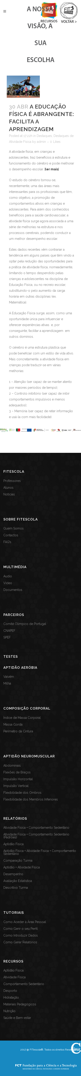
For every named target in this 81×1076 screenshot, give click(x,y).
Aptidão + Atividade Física (21, 867)
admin (41, 141)
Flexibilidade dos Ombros (22, 792)
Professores (12, 480)
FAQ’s (7, 542)
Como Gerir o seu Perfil (20, 928)
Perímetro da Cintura (18, 731)
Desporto (10, 990)
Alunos (8, 487)
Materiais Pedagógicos (19, 1004)
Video (7, 583)
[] (52, 169)
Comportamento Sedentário (23, 984)
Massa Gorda (12, 724)
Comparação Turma (17, 860)
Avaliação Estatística (17, 880)
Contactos (10, 535)
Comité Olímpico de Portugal (24, 623)
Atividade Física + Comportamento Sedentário (36, 827)
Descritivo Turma (15, 887)
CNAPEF (9, 630)
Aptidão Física (13, 844)
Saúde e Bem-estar (17, 1017)
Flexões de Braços (17, 772)
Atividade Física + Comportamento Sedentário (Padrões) (36, 836)
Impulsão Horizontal (18, 779)
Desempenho (13, 874)
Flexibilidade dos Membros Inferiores (30, 799)
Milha (7, 683)
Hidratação (11, 997)
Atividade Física (14, 977)
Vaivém (8, 676)
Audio (7, 576)
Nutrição (9, 1011)
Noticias (9, 494)
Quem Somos (13, 528)
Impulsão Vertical (16, 785)
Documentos (12, 589)
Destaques (44, 136)
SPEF (7, 637)
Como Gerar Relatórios (20, 942)
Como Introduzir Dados (20, 935)
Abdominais (12, 765)
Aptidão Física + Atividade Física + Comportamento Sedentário (39, 852)
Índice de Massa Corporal (22, 717)
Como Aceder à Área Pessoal (24, 922)
